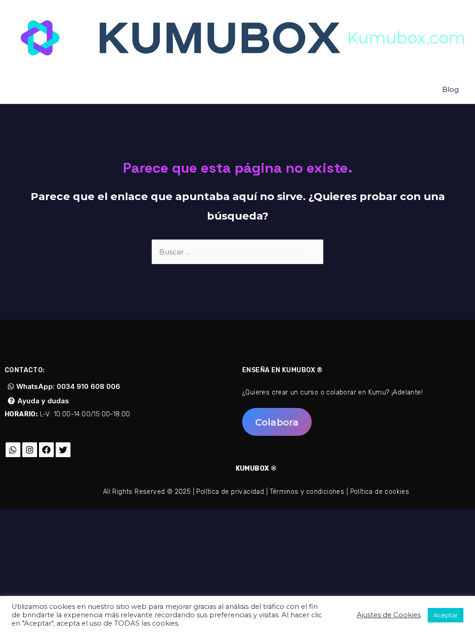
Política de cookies (380, 492)
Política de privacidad (230, 492)
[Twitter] (63, 449)
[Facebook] (46, 449)
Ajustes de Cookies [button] (389, 615)
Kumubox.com (406, 38)
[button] (277, 422)
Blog (450, 89)
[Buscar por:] (237, 251)
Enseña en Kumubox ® (282, 370)
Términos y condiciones (307, 492)
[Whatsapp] (13, 449)
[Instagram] (29, 449)
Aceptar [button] (445, 615)
